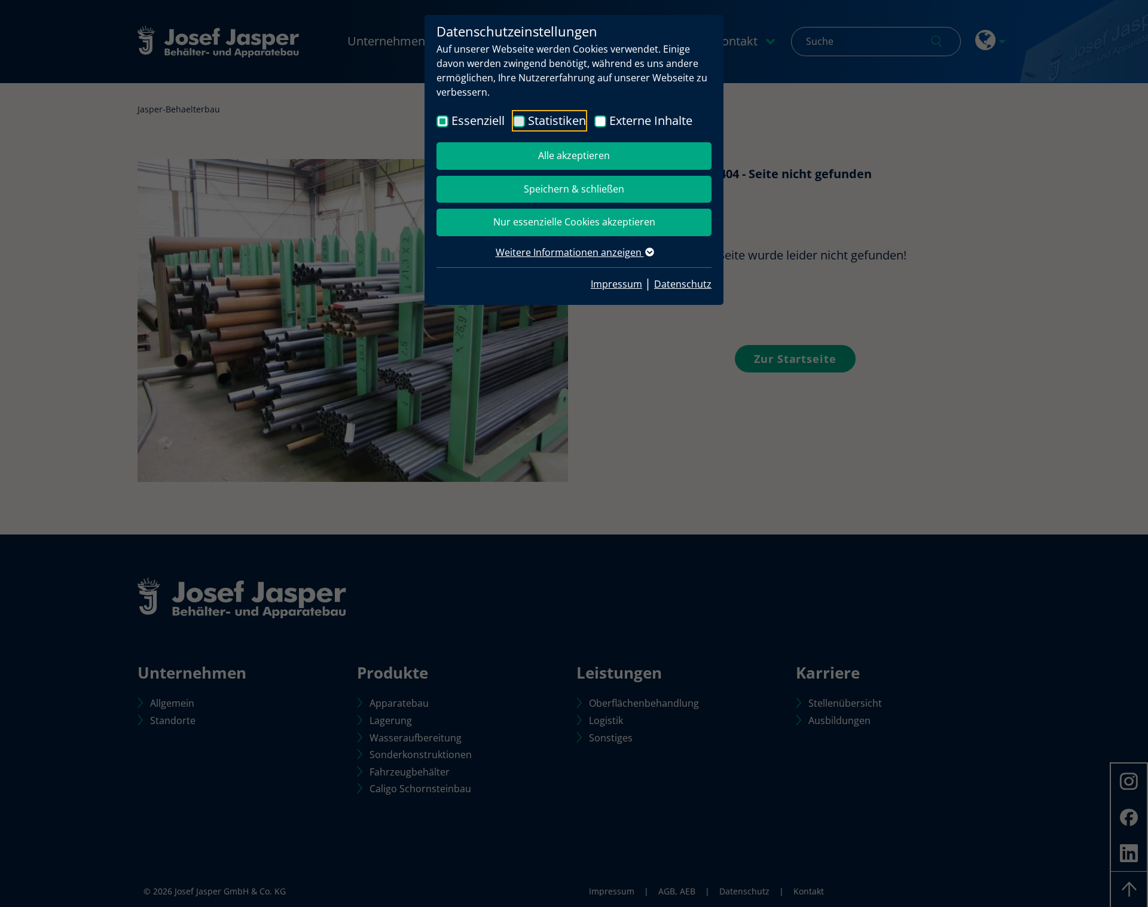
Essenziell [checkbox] (478, 120)
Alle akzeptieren (574, 155)
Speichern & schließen (574, 189)
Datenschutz (683, 284)
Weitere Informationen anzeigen (570, 252)
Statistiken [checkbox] (557, 120)
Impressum (616, 284)
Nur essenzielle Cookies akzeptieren (574, 221)
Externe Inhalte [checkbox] (650, 120)
